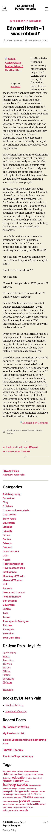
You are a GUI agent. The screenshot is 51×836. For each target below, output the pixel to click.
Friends (7, 543)
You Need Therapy (16, 711)
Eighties (7, 526)
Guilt (5, 555)
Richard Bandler (36, 804)
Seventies (9, 604)
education (19, 777)
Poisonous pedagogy (10, 801)
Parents (7, 588)
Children (8, 506)
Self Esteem (10, 600)
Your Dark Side (11, 637)
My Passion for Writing (16, 726)
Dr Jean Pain (16, 40)
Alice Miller (7, 772)
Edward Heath (35, 430)
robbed (10, 433)
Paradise (27, 797)
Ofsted (37, 794)
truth (31, 807)
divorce (40, 774)
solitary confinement (20, 807)
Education (9, 522)
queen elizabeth (8, 804)
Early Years (9, 518)
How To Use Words (14, 567)
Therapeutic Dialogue (15, 621)
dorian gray (7, 778)
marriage (8, 794)
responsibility (20, 804)
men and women (20, 794)
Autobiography (19, 21)
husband (22, 789)
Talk (5, 613)
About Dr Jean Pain (13, 474)
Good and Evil (11, 551)
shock (9, 807)
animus (20, 772)
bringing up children (31, 772)
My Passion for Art (13, 733)
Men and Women (12, 580)
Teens (6, 617)
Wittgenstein (10, 810)
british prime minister (17, 430)
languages (34, 792)
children (8, 774)
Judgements (22, 791)
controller (27, 774)
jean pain (8, 791)
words (23, 810)
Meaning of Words (13, 576)
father (30, 778)
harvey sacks (15, 784)
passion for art (39, 797)
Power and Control (13, 592)
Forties (7, 539)
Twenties (8, 633)
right (4, 807)
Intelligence (10, 572)
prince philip (35, 801)
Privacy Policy (11, 470)
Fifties (6, 535)
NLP (5, 584)
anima (14, 772)
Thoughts (8, 629)
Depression (9, 514)
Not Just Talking (14, 705)
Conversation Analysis (16, 510)
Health (6, 559)
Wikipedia (15, 86)
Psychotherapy (12, 596)
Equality (7, 531)
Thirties (7, 625)
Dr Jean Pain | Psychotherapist (25, 7)
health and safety (35, 785)
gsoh (27, 781)
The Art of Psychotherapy (18, 756)
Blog (5, 502)
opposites (17, 797)
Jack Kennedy (31, 789)
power (24, 800)
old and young (8, 797)
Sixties (7, 608)
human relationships (10, 789)
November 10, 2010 (38, 40)
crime (34, 774)
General (7, 547)
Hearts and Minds (13, 563)
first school (37, 778)
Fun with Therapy (13, 749)
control (18, 774)
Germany (18, 780)
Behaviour (35, 21)
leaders (42, 792)
